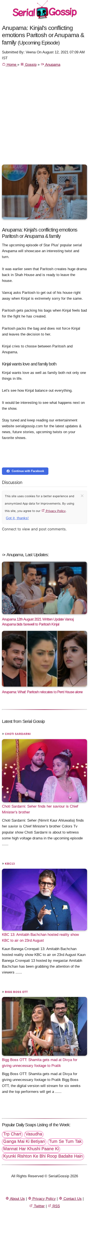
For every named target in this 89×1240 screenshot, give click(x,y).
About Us (17, 1199)
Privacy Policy (55, 511)
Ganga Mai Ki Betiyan (24, 1141)
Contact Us (72, 1199)
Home (11, 64)
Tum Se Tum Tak (65, 1141)
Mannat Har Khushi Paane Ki (31, 1148)
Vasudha (33, 1133)
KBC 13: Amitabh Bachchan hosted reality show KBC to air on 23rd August (40, 937)
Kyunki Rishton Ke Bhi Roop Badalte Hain (43, 1156)
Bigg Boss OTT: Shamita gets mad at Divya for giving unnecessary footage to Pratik (39, 1063)
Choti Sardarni (18, 733)
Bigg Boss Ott (16, 991)
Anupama (52, 64)
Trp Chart (12, 1133)
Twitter (39, 1206)
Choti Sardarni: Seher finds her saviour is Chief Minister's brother (40, 809)
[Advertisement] (44, 117)
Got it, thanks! (17, 518)
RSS (55, 1206)
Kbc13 (10, 863)
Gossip (30, 64)
